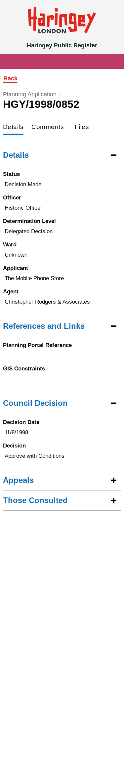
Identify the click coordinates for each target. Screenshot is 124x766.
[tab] (13, 127)
